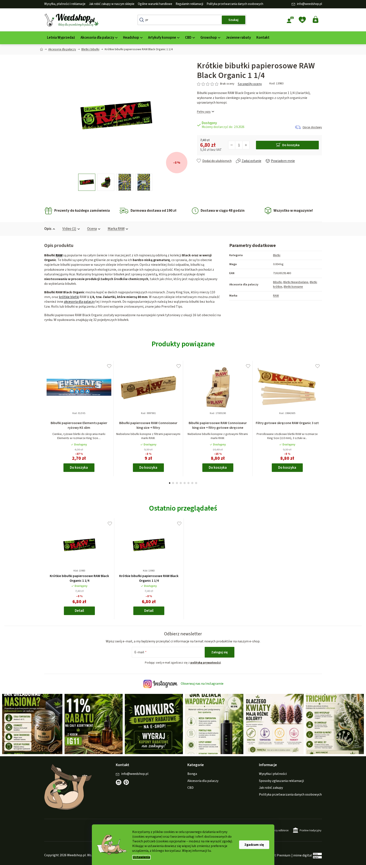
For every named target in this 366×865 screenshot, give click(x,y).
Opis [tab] (47, 228)
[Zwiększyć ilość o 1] (246, 145)
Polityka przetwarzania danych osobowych (235, 4)
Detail (79, 610)
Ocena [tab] (92, 228)
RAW (59, 255)
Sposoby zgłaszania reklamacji (281, 780)
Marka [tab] (116, 228)
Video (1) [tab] (69, 228)
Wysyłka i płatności (273, 773)
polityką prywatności (205, 663)
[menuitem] (61, 37)
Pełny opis (204, 112)
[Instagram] (118, 782)
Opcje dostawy (312, 127)
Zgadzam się (254, 844)
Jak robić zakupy (271, 787)
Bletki (276, 255)
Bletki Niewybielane (295, 282)
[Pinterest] (128, 784)
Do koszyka (291, 145)
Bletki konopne (293, 287)
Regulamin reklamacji (189, 4)
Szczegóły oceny (250, 84)
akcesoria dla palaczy (79, 301)
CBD (190, 787)
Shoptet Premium (277, 855)
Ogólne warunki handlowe (155, 4)
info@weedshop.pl (309, 4)
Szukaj (233, 20)
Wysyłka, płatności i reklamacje (64, 4)
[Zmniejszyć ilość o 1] (231, 145)
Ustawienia (141, 857)
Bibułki (277, 282)
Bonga (192, 773)
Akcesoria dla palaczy (202, 780)
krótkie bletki (69, 297)
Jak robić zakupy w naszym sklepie (111, 4)
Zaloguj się (219, 652)
